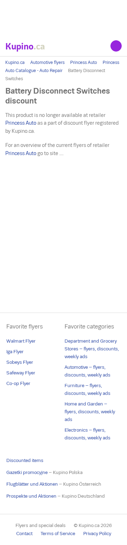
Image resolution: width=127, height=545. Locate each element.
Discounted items (24, 460)
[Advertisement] (63, 17)
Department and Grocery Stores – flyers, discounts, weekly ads (92, 348)
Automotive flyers (47, 62)
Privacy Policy (97, 533)
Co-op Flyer (18, 383)
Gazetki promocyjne (27, 472)
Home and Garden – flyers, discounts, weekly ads (90, 411)
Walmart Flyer (21, 341)
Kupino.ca (15, 62)
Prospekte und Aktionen (31, 496)
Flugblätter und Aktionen (32, 484)
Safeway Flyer (20, 372)
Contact (24, 533)
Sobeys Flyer (19, 362)
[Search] (116, 46)
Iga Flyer (15, 351)
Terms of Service (58, 533)
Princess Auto (83, 62)
